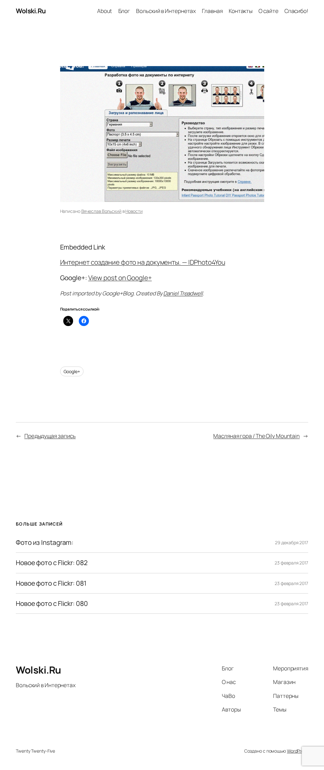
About (104, 11)
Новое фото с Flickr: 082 (52, 562)
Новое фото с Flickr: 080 (52, 603)
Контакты (240, 11)
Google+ (72, 371)
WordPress (297, 751)
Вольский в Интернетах (166, 11)
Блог (124, 11)
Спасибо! (296, 11)
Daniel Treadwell (182, 293)
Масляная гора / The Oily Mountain (256, 436)
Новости (133, 211)
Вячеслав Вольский (101, 211)
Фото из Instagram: (44, 542)
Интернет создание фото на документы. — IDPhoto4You (142, 262)
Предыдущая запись (50, 436)
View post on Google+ (120, 277)
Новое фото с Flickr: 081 (51, 583)
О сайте (268, 11)
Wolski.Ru (31, 10)
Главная (212, 11)
